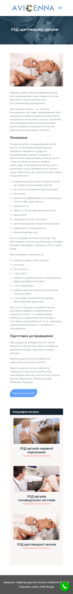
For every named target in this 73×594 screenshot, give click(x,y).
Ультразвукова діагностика (36, 455)
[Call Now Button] (64, 586)
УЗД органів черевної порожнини (36, 450)
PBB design (47, 586)
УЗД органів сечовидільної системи (36, 498)
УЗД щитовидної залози (36, 544)
